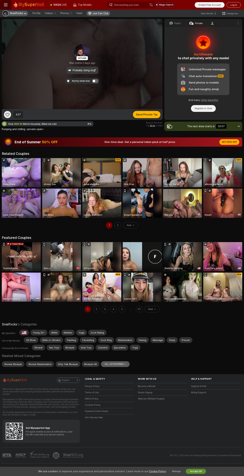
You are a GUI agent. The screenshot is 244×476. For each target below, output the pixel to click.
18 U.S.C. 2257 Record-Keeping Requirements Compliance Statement (205, 455)
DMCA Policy (91, 398)
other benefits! (209, 100)
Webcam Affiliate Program (151, 398)
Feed (79, 13)
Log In (233, 5)
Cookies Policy (93, 405)
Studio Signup (145, 392)
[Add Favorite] (7, 114)
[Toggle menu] (5, 5)
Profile (36, 13)
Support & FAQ (198, 386)
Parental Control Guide (96, 411)
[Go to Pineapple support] (56, 455)
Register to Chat (203, 108)
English (65, 380)
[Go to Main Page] (29, 5)
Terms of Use (92, 392)
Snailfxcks (9, 324)
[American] (24, 332)
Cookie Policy (157, 471)
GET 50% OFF (229, 142)
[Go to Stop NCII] (73, 455)
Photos (66, 13)
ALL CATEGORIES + (115, 364)
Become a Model (146, 386)
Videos (50, 13)
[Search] (151, 4)
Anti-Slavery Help (94, 417)
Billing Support (198, 392)
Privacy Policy (92, 386)
